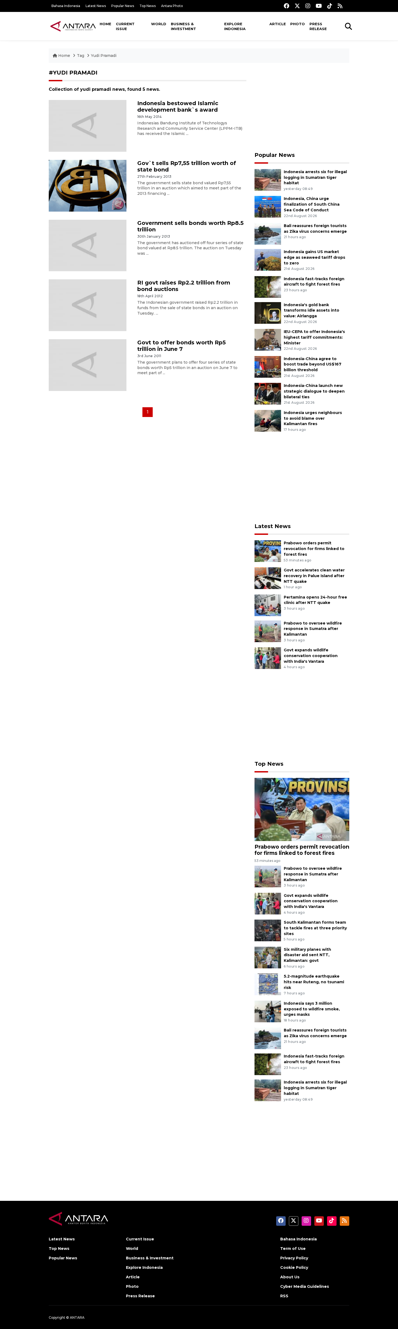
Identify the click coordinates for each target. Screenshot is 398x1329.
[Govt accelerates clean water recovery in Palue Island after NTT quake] (268, 577)
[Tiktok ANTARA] (329, 5)
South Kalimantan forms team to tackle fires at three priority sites (315, 928)
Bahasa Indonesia (65, 6)
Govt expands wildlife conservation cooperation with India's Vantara (311, 656)
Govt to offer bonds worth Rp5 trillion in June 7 (181, 345)
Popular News (122, 6)
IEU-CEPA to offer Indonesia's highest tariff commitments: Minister (314, 337)
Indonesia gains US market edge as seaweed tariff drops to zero (314, 257)
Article (277, 24)
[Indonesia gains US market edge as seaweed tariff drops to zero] (268, 259)
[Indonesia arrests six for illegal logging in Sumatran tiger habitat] (268, 179)
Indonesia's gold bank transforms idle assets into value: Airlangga (311, 310)
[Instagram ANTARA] (307, 5)
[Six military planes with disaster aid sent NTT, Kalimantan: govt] (268, 957)
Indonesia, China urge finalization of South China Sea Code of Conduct (312, 204)
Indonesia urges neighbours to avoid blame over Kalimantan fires (313, 418)
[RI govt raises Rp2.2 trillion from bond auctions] (87, 305)
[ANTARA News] (73, 26)
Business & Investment (183, 26)
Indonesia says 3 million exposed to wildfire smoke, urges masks (312, 1009)
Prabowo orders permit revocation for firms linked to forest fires (314, 549)
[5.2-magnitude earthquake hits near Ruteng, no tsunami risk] (268, 984)
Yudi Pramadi (103, 55)
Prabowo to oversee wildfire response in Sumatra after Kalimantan (313, 629)
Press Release (318, 26)
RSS (284, 1296)
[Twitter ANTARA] (297, 5)
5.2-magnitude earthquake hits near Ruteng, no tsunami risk (314, 982)
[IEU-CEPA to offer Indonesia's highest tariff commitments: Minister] (268, 339)
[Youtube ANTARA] (319, 5)
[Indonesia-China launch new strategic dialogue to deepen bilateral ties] (268, 393)
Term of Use (293, 1248)
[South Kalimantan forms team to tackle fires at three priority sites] (268, 930)
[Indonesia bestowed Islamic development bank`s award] (87, 125)
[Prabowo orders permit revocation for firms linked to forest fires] (268, 551)
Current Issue (125, 26)
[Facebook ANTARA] (286, 5)
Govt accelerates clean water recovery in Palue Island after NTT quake (314, 576)
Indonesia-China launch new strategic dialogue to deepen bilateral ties (314, 391)
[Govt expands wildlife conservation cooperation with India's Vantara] (268, 657)
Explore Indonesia (235, 26)
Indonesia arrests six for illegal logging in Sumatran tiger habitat (315, 177)
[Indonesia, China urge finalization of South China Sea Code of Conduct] (268, 206)
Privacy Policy (294, 1258)
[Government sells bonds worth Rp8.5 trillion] (87, 245)
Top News (147, 6)
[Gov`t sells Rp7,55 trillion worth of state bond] (87, 185)
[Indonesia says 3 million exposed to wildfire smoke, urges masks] (268, 1011)
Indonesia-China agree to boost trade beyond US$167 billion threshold (312, 364)
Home (105, 24)
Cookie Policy (294, 1267)
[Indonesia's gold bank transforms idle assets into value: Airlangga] (268, 312)
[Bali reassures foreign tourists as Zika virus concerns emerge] (268, 233)
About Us (289, 1277)
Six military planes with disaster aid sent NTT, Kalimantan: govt (307, 955)
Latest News (96, 6)
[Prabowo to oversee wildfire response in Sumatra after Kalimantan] (268, 630)
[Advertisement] (302, 107)
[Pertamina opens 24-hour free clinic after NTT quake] (268, 604)
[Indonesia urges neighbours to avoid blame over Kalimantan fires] (268, 420)
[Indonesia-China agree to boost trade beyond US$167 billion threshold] (268, 366)
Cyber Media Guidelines (304, 1286)
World (158, 24)
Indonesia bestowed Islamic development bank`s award (177, 106)
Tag (80, 55)
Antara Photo (172, 6)
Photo (297, 24)
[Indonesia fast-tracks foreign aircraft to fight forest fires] (268, 286)
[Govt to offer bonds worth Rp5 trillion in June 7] (87, 364)
